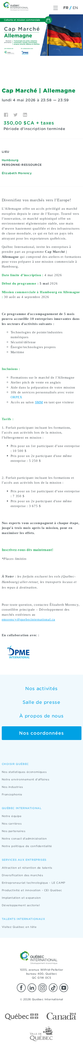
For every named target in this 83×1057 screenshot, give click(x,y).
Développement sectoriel (21, 905)
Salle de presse (41, 702)
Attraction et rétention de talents (27, 867)
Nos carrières (12, 823)
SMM (39, 402)
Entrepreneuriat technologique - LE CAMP (33, 882)
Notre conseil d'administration (24, 838)
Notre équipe (12, 816)
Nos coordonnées (41, 733)
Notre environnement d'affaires (25, 779)
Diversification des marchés (22, 875)
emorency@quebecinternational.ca (28, 619)
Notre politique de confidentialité (27, 846)
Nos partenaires (13, 831)
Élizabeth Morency (17, 173)
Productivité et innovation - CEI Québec (32, 890)
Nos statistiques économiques (24, 772)
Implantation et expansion (21, 897)
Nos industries (12, 787)
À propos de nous (41, 716)
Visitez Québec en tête (19, 927)
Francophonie (12, 794)
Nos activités (41, 688)
